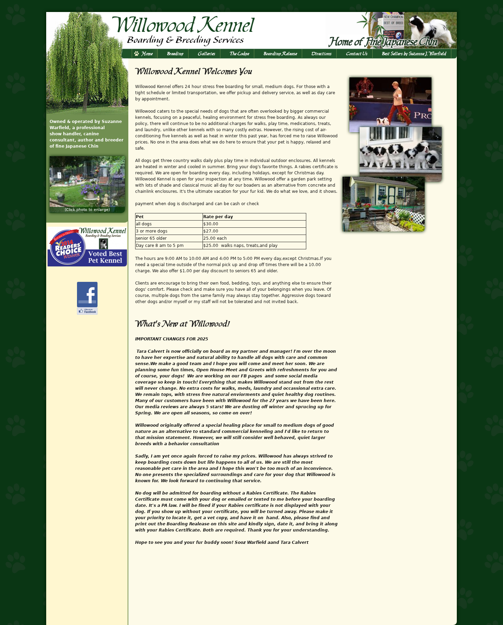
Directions (322, 54)
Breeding (175, 54)
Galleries (206, 54)
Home (147, 54)
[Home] (151, 29)
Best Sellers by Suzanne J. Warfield (414, 54)
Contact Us (356, 54)
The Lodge (239, 54)
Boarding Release (280, 54)
